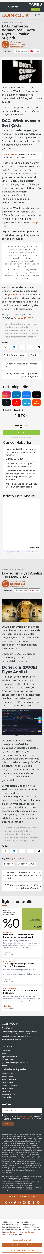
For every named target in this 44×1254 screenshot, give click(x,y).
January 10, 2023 (23, 318)
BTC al (21, 432)
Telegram (26, 403)
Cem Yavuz (17, 42)
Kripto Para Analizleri (12, 570)
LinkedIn (16, 396)
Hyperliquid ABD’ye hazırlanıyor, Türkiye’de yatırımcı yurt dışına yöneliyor (21, 452)
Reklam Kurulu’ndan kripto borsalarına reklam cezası (20, 155)
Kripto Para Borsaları (12, 23)
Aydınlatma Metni (26, 1165)
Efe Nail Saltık (18, 582)
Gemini (34, 355)
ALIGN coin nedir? (14, 459)
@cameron (14, 294)
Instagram (6, 396)
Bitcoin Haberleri (8, 1131)
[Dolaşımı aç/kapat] (39, 15)
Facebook (26, 396)
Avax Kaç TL (6, 1146)
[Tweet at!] (5, 347)
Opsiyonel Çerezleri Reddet (22, 1250)
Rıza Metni (26, 1167)
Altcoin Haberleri (8, 1137)
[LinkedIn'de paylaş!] (13, 347)
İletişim (4, 1114)
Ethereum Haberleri (9, 1134)
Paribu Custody (7, 1125)
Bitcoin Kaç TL (7, 1140)
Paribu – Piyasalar (8, 1122)
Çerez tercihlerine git (22, 1240)
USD (26, 426)
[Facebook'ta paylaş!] (22, 347)
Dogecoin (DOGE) (26, 864)
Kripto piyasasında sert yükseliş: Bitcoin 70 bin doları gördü (21, 485)
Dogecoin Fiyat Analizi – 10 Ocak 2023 (21, 365)
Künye (4, 1102)
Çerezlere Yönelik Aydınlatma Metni (15, 1111)
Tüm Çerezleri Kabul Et (22, 1245)
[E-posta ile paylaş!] (38, 347)
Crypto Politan (17, 858)
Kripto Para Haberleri (9, 1128)
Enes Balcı (7, 979)
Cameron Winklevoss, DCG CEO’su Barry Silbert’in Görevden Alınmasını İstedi (23, 875)
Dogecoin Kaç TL (8, 1143)
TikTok (36, 396)
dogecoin (8, 864)
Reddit (36, 403)
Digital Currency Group (15, 355)
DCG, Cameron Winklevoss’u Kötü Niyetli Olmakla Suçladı (21, 886)
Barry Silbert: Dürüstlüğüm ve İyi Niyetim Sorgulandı (22, 375)
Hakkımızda (6, 1100)
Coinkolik (7, 952)
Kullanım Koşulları (8, 1108)
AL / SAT (35, 9)
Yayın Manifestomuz (9, 1105)
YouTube (16, 403)
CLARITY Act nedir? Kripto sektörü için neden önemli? (19, 465)
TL (21, 426)
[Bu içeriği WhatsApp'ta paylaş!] (30, 347)
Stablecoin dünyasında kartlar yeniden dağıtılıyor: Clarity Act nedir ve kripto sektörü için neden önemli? (20, 475)
